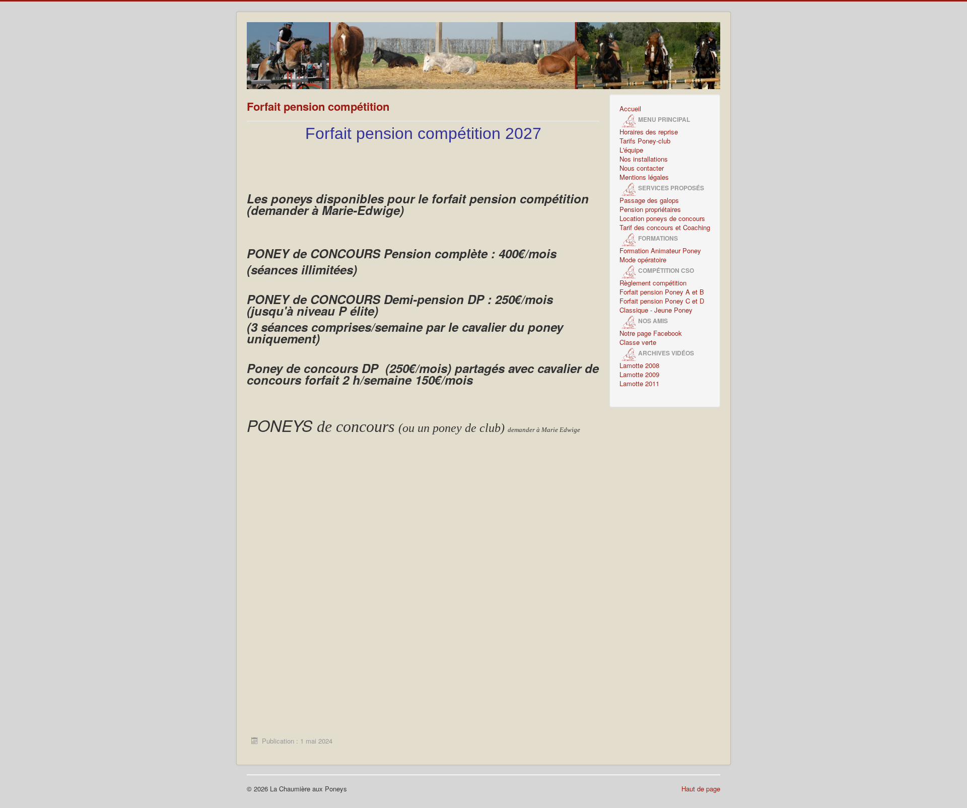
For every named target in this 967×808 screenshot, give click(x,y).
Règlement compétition (652, 282)
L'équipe (631, 150)
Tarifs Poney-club (644, 140)
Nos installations (643, 159)
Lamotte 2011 (639, 383)
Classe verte (637, 342)
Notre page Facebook (650, 333)
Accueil (630, 108)
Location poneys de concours (662, 218)
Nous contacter (641, 168)
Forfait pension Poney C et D (661, 301)
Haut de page (700, 788)
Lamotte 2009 (639, 374)
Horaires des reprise (648, 131)
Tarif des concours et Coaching (664, 227)
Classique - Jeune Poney (656, 310)
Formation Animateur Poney (660, 250)
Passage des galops (649, 200)
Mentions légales (644, 177)
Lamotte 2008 (639, 365)
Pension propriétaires (650, 209)
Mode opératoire (642, 259)
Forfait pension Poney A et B (661, 292)
